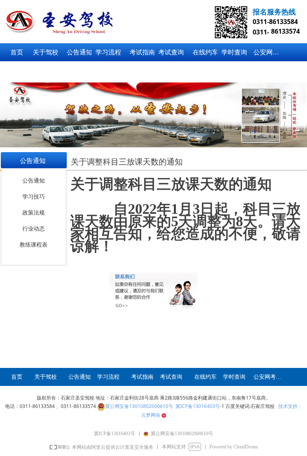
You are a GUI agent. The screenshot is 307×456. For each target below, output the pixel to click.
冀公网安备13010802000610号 (139, 406)
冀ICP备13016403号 (197, 406)
